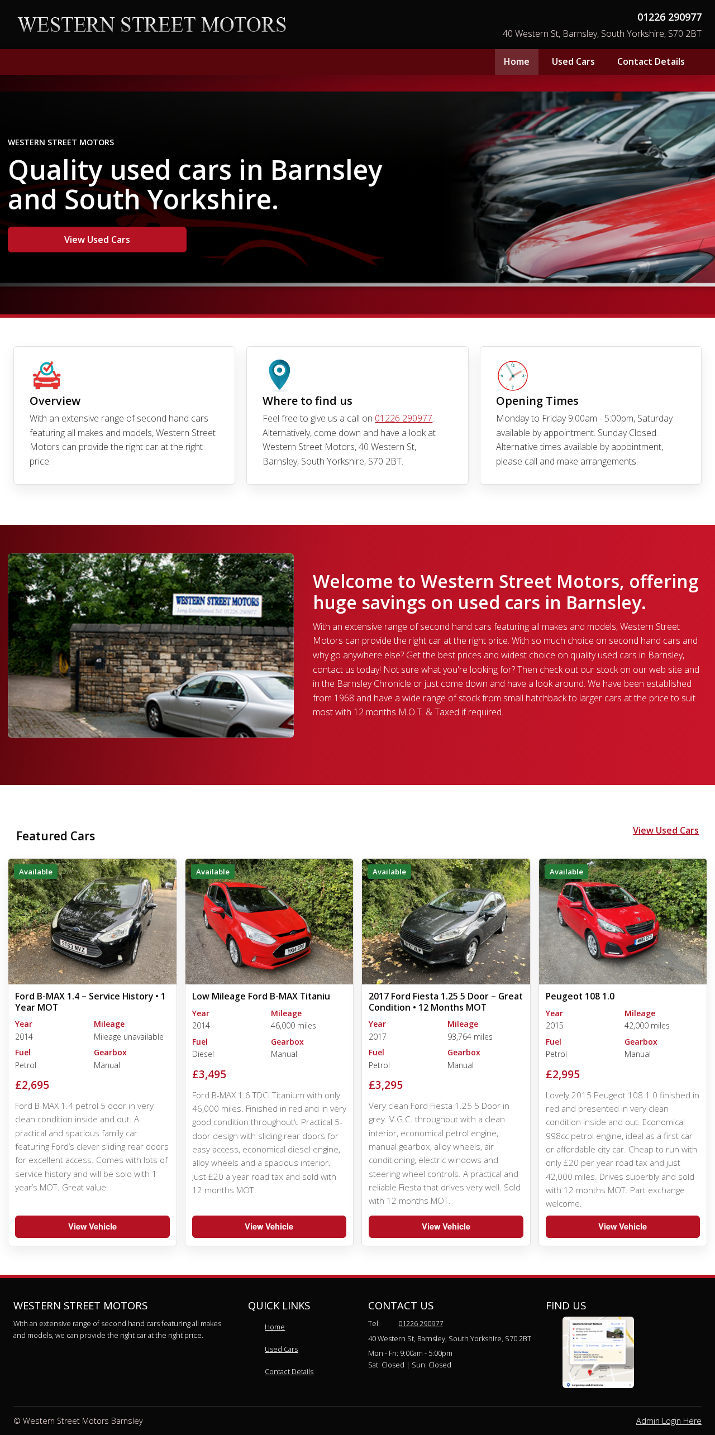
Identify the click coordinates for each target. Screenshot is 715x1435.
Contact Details (651, 61)
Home (517, 61)
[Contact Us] (598, 1352)
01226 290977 (669, 16)
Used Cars (573, 61)
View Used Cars (97, 239)
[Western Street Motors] (152, 25)
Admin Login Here (669, 1420)
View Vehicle (92, 1226)
